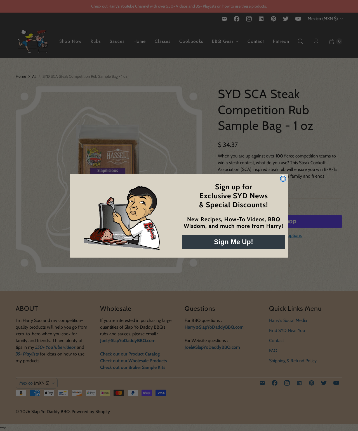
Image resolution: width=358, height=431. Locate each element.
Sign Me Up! (233, 242)
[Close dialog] (283, 179)
